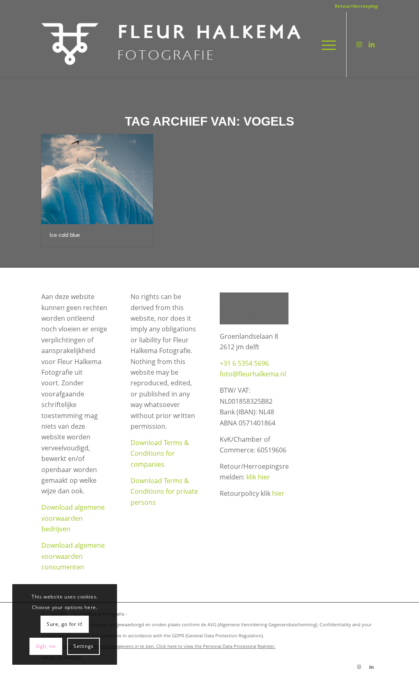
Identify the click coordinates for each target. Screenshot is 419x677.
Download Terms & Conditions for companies (160, 453)
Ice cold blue (65, 235)
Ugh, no (45, 646)
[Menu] (326, 44)
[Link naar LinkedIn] (371, 44)
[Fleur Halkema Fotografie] (172, 44)
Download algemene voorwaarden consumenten (73, 556)
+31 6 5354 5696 (244, 363)
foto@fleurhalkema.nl (253, 373)
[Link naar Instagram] (359, 44)
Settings (83, 646)
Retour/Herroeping (356, 6)
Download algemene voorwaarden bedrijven (73, 518)
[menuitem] (354, 6)
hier (278, 493)
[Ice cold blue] (97, 179)
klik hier (258, 476)
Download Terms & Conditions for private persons (164, 491)
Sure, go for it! (65, 624)
